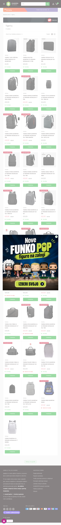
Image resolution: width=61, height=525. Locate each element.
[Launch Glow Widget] (4, 521)
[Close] (56, 237)
